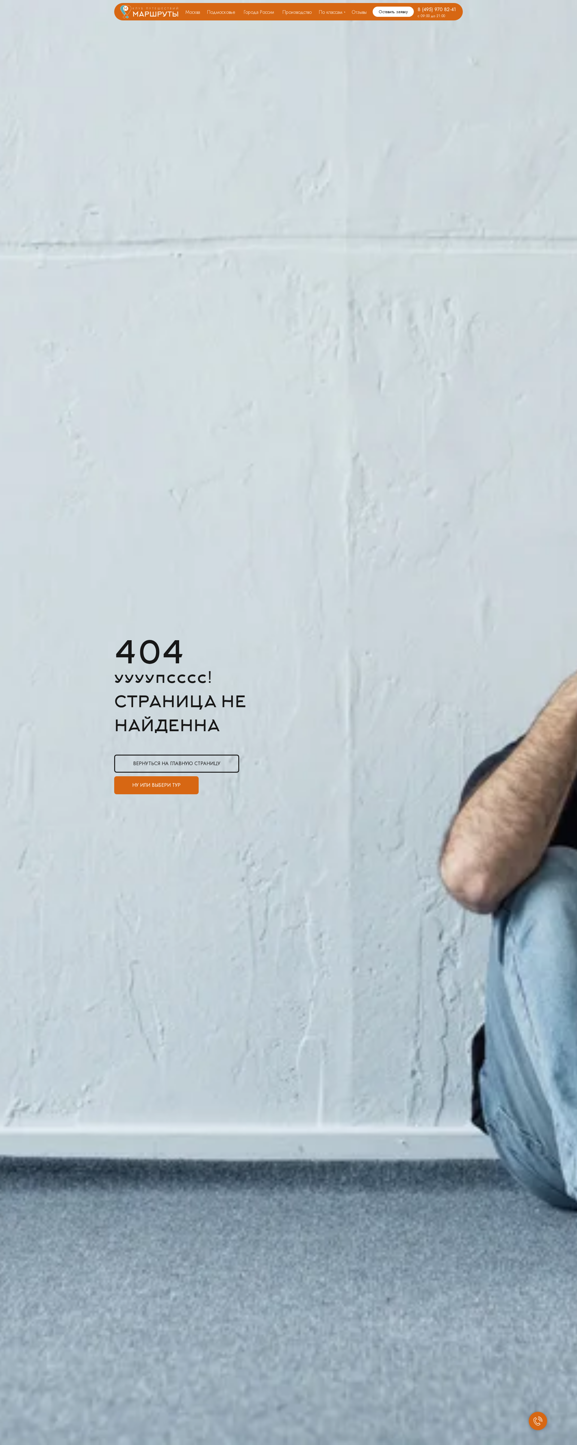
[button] (393, 12)
